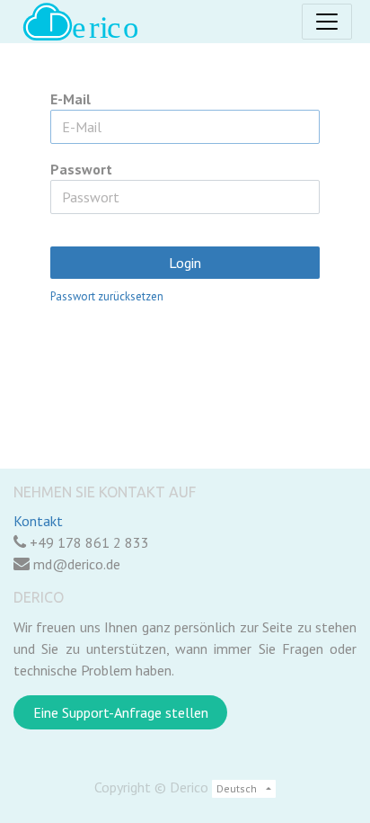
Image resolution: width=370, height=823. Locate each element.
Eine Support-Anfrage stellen (120, 712)
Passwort (81, 169)
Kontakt (38, 521)
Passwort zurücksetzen (106, 296)
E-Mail (70, 99)
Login (185, 263)
